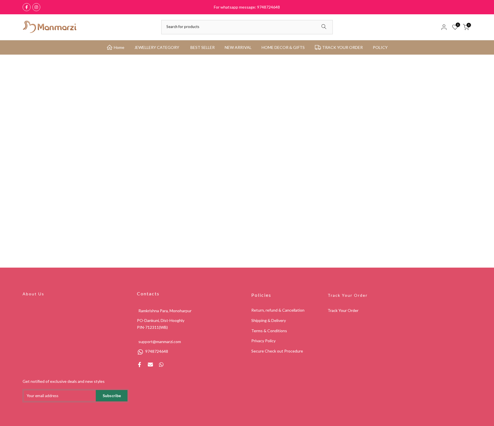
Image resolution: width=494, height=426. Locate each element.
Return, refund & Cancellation (277, 310)
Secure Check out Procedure (277, 351)
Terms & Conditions (269, 330)
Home (119, 47)
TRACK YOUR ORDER (342, 47)
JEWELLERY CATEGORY (156, 47)
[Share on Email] (150, 364)
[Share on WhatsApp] (161, 364)
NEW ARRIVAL (238, 47)
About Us (33, 293)
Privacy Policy (263, 340)
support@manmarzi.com (159, 341)
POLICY (380, 47)
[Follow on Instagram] (36, 7)
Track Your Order (348, 295)
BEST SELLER (202, 47)
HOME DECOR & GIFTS (283, 47)
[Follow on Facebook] (27, 7)
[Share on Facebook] (139, 364)
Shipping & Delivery (268, 320)
